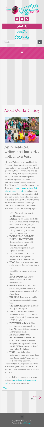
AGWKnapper (26, 423)
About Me (22, 26)
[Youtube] (22, 19)
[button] (22, 52)
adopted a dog (10, 191)
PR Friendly (22, 37)
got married (32, 188)
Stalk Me (22, 32)
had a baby (21, 191)
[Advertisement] (22, 82)
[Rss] (27, 19)
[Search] (40, 42)
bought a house (20, 188)
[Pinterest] (17, 19)
